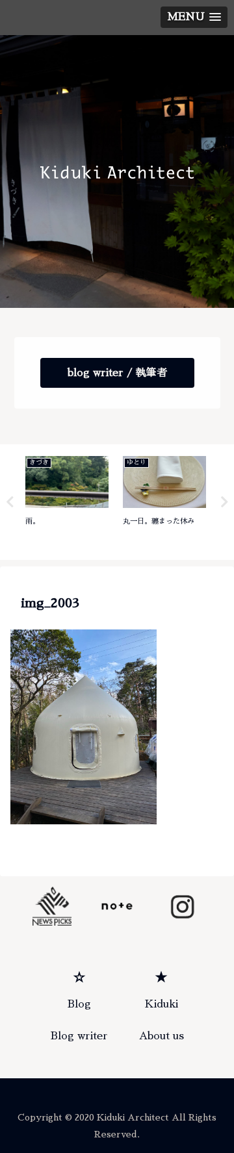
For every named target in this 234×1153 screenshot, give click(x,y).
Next (224, 502)
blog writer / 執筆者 (117, 373)
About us (161, 1036)
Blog (79, 1004)
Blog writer (79, 1036)
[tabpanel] (67, 500)
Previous (9, 502)
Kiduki (161, 1004)
